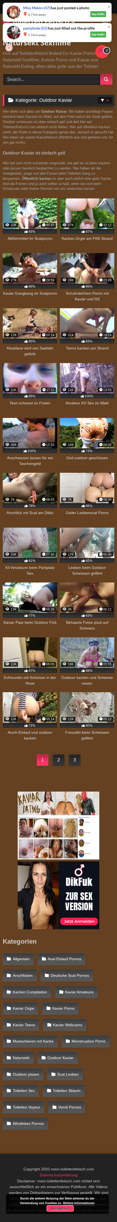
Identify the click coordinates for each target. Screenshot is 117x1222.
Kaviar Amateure (79, 992)
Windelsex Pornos (28, 1123)
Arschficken (23, 975)
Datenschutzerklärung (59, 1175)
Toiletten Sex (24, 1090)
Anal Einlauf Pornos (64, 959)
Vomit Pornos (69, 1107)
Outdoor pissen (26, 1074)
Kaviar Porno (63, 1008)
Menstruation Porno (89, 1041)
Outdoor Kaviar (60, 1058)
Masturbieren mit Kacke (33, 1041)
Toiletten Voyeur (26, 1107)
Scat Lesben (68, 1074)
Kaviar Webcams (67, 1025)
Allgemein (21, 959)
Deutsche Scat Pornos (70, 975)
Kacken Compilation (30, 992)
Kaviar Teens (24, 1025)
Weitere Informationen (79, 1203)
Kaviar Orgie (23, 1008)
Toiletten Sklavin (67, 1090)
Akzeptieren (60, 1208)
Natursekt (21, 1058)
